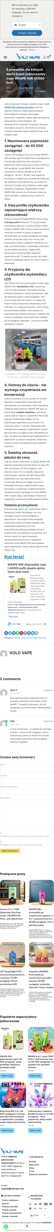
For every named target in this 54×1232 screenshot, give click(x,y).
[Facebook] (6, 633)
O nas (31, 1171)
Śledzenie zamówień (38, 1174)
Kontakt (32, 1161)
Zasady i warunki (10, 1216)
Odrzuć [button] (32, 50)
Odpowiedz (48, 690)
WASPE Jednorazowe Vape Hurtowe (30, 638)
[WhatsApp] (17, 633)
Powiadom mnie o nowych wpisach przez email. (21, 845)
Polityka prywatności (11, 1213)
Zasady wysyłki (9, 1210)
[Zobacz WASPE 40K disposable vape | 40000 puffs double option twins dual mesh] (13, 1040)
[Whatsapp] (6, 1226)
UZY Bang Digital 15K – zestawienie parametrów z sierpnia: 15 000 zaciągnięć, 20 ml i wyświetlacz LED (12, 978)
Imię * (2, 764)
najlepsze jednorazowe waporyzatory (9, 1159)
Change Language (27, 33)
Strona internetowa (8, 786)
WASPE (33, 131)
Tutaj (13, 550)
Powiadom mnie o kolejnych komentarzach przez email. (24, 836)
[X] (10, 633)
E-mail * (3, 776)
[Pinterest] (21, 633)
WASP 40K (23, 509)
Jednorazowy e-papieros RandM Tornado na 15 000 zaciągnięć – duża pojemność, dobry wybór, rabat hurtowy (40, 1116)
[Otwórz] (5, 57)
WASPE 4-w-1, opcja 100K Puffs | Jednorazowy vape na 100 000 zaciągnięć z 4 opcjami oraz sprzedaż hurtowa (41, 1062)
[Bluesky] (33, 633)
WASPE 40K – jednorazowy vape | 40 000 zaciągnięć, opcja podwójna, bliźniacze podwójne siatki (11, 1062)
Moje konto (34, 1164)
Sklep (31, 1168)
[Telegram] (25, 633)
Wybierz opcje (7, 1076)
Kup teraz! (14, 556)
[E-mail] (36, 633)
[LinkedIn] (14, 633)
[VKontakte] (29, 633)
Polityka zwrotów (10, 1206)
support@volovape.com (12, 1188)
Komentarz (5, 798)
